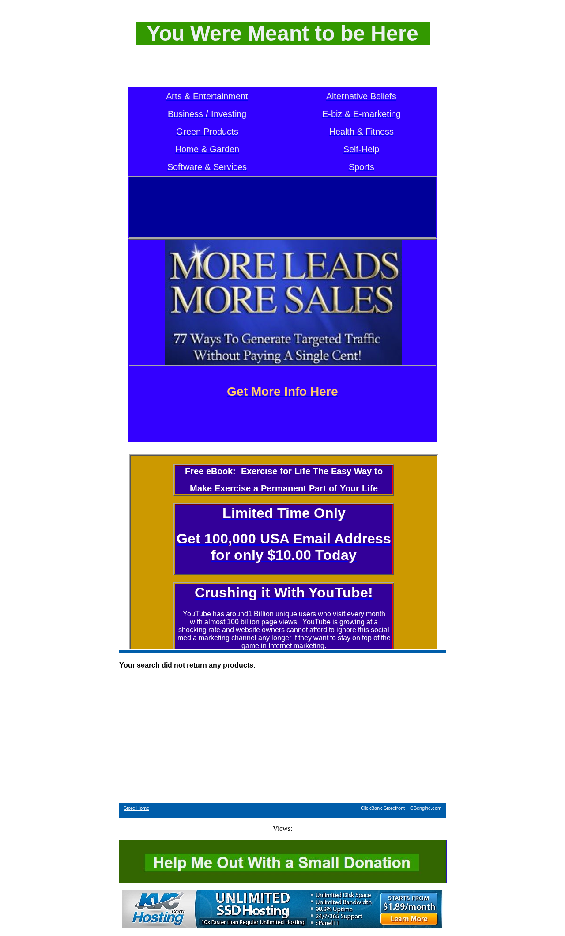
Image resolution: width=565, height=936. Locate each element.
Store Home (136, 808)
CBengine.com (425, 808)
